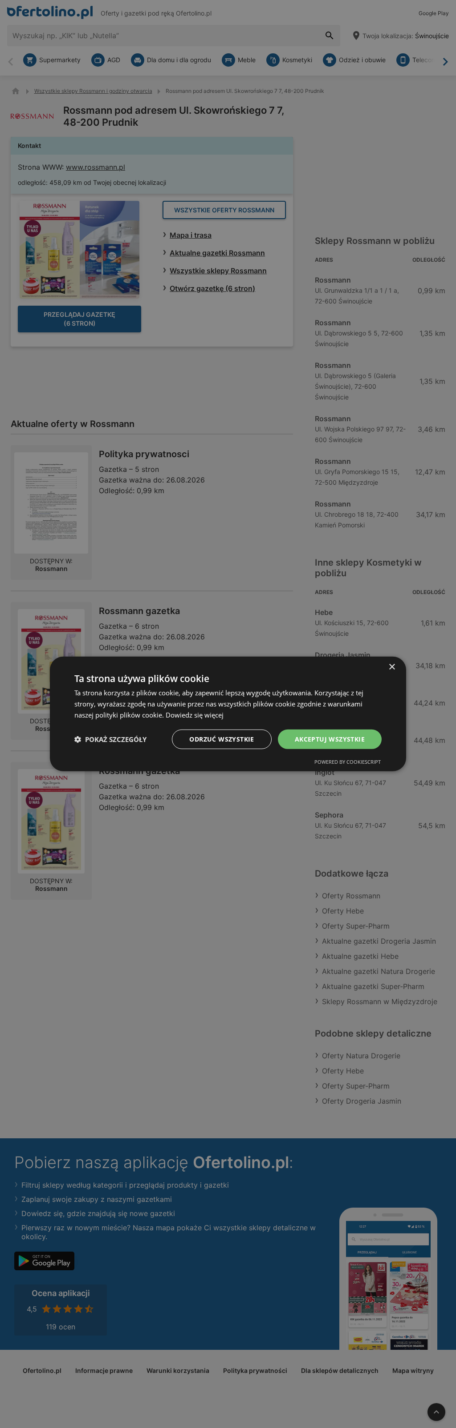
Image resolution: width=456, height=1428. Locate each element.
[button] (110, 739)
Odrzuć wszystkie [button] (221, 738)
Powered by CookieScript (347, 761)
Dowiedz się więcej (195, 714)
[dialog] (228, 714)
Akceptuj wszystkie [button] (330, 738)
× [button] (391, 667)
